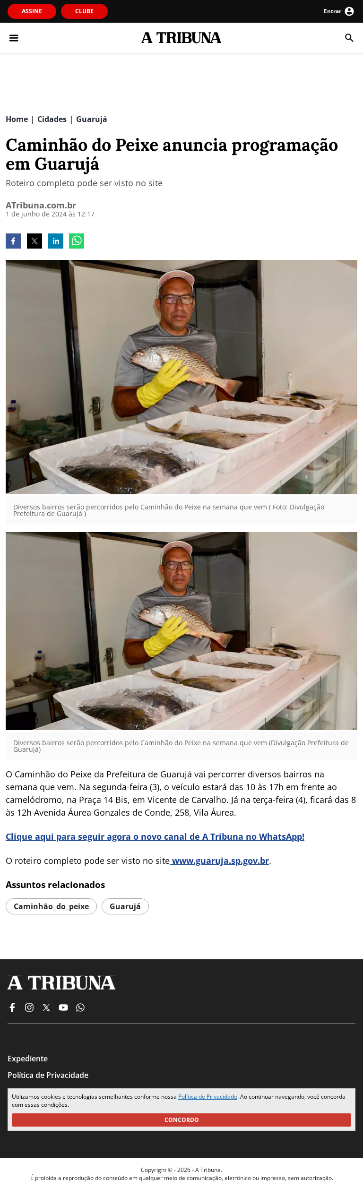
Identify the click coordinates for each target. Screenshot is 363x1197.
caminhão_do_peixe (51, 906)
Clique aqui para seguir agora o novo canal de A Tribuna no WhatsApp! (155, 836)
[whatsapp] (76, 241)
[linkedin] (55, 241)
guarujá (125, 906)
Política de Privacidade (207, 1097)
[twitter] (34, 241)
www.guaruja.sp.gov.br (219, 860)
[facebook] (13, 241)
